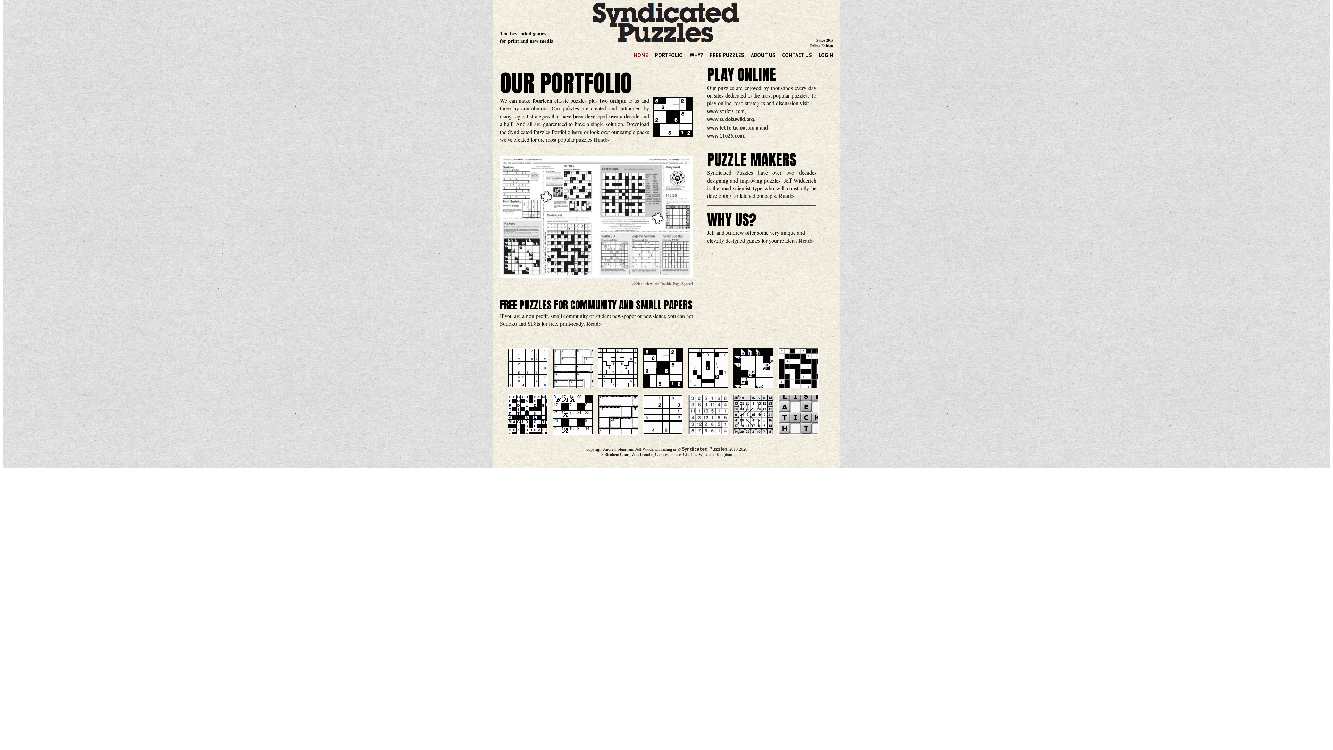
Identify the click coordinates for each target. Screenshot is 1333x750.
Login (826, 55)
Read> (601, 139)
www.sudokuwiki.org (730, 119)
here (577, 132)
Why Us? (731, 220)
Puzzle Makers (751, 160)
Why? (696, 55)
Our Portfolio (566, 83)
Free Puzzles (727, 55)
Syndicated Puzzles (704, 448)
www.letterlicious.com (732, 127)
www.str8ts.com (726, 111)
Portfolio (669, 55)
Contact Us (797, 55)
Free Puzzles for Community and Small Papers (596, 305)
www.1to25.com (725, 135)
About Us (763, 55)
